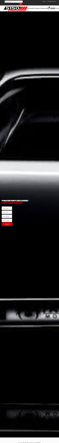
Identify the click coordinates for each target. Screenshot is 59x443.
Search (7, 224)
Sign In (44, 1)
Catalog (29, 8)
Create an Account (51, 1)
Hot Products (37, 8)
